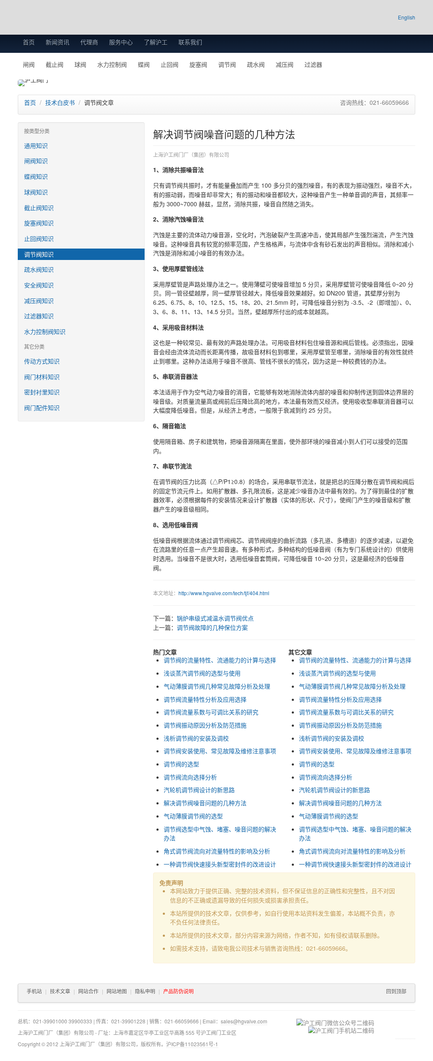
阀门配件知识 (42, 407)
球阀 (80, 64)
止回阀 (169, 64)
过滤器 (313, 64)
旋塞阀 (198, 64)
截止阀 (54, 64)
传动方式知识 (42, 361)
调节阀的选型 (181, 764)
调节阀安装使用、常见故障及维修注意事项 (220, 751)
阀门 (351, 499)
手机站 (34, 991)
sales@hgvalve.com (244, 1021)
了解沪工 (155, 42)
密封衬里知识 (42, 392)
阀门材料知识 (42, 376)
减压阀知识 (39, 300)
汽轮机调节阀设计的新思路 (199, 789)
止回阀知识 (39, 238)
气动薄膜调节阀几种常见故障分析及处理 (217, 686)
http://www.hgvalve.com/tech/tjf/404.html (223, 592)
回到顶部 (396, 991)
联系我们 (190, 42)
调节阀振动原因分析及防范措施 (205, 725)
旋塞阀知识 (39, 223)
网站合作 (88, 991)
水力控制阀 (112, 64)
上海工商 (405, 1029)
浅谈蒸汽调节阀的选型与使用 (202, 673)
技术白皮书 (60, 102)
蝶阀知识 (36, 176)
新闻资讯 (57, 42)
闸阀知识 (36, 160)
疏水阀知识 (39, 269)
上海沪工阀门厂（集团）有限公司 (118, 17)
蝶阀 (144, 64)
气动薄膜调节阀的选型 (193, 816)
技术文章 (60, 991)
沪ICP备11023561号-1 (192, 1043)
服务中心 (121, 42)
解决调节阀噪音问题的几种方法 (205, 802)
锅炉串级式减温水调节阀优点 (215, 618)
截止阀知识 (39, 207)
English (406, 17)
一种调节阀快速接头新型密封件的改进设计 (220, 864)
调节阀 (227, 64)
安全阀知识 (39, 285)
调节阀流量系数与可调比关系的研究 (211, 712)
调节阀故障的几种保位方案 (212, 627)
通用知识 (36, 145)
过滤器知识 (39, 316)
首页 (29, 42)
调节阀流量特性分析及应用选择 (205, 699)
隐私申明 (145, 991)
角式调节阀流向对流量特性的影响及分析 (217, 851)
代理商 (89, 42)
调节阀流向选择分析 (190, 777)
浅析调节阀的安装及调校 (196, 738)
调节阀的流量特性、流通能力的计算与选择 (220, 660)
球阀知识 (36, 192)
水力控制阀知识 (45, 331)
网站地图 (117, 991)
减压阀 (284, 64)
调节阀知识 (39, 254)
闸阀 (29, 64)
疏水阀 (256, 64)
